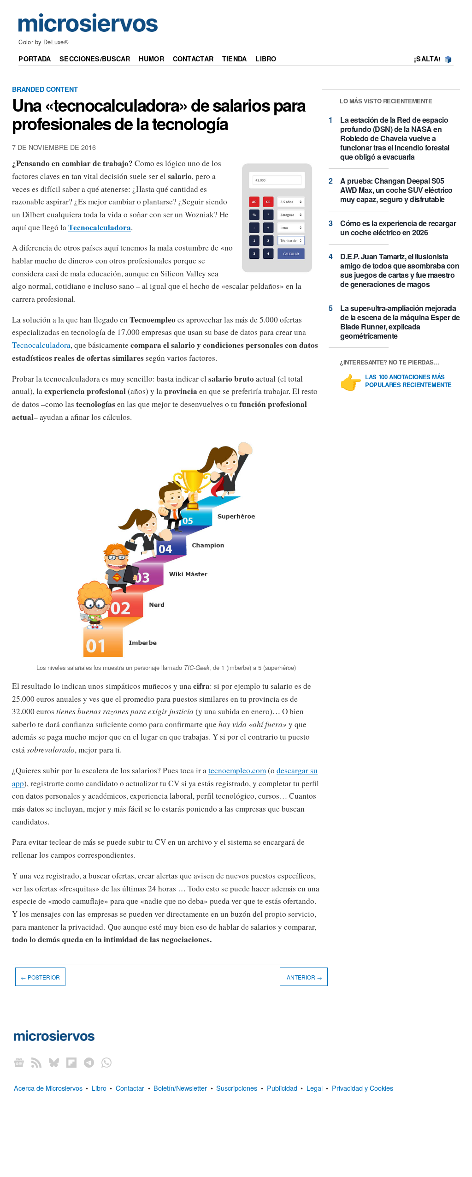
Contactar (193, 58)
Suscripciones (236, 1088)
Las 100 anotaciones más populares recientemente (408, 381)
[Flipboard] (71, 1062)
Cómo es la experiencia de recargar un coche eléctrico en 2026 (398, 228)
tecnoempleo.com (237, 770)
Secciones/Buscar (94, 58)
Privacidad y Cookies (362, 1088)
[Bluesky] (54, 1062)
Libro (265, 58)
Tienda (234, 58)
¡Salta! (427, 58)
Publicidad (282, 1088)
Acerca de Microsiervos (48, 1088)
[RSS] (36, 1062)
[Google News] (19, 1062)
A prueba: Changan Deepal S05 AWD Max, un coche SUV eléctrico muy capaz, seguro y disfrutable (396, 189)
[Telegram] (89, 1062)
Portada (34, 58)
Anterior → (303, 977)
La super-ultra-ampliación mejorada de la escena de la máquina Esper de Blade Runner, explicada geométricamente (400, 322)
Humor (151, 58)
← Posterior (40, 977)
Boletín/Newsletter (180, 1088)
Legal (315, 1088)
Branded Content (45, 89)
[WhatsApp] (106, 1062)
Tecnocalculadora (41, 345)
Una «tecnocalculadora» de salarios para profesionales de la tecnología (159, 114)
